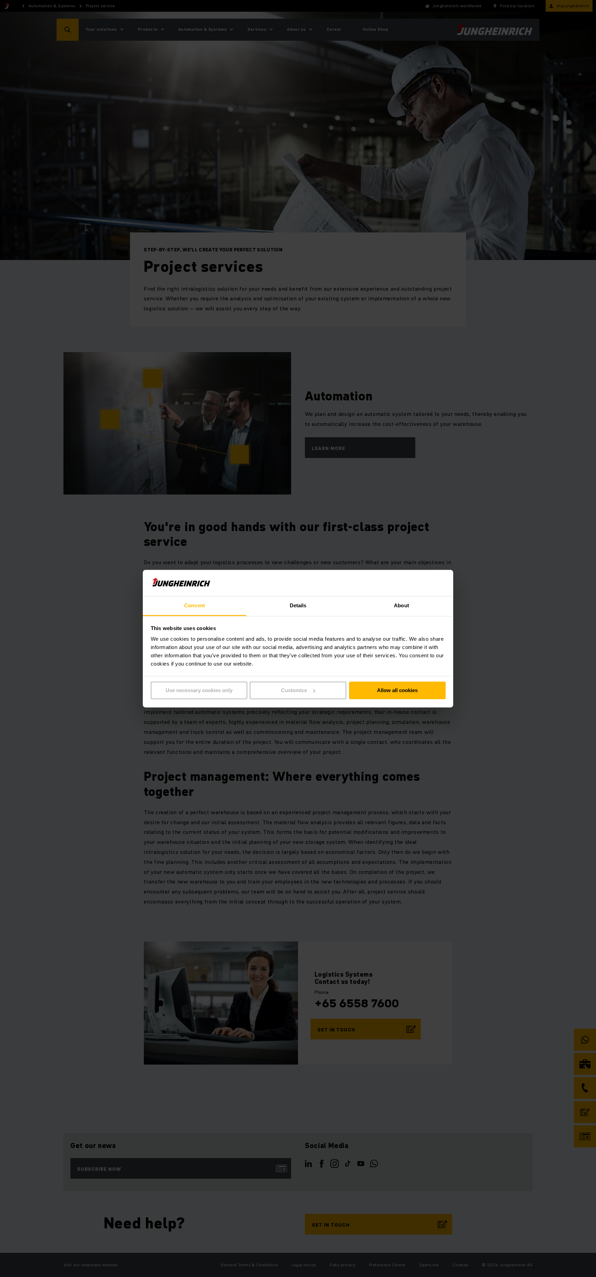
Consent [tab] (194, 606)
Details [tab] (298, 606)
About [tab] (401, 606)
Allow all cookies (397, 690)
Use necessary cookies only (199, 690)
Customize (294, 690)
